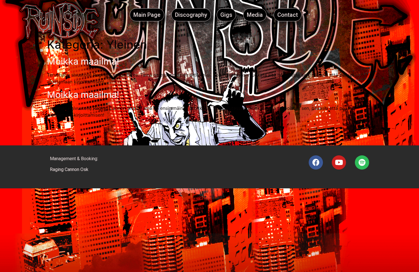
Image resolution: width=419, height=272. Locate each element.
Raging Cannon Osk (69, 169)
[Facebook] (316, 162)
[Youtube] (339, 162)
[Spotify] (362, 162)
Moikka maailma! (83, 61)
